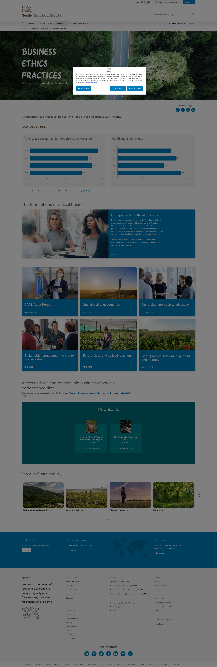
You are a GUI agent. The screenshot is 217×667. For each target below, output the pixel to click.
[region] (109, 80)
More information (91, 82)
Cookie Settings (83, 88)
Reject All (118, 88)
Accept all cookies (135, 88)
